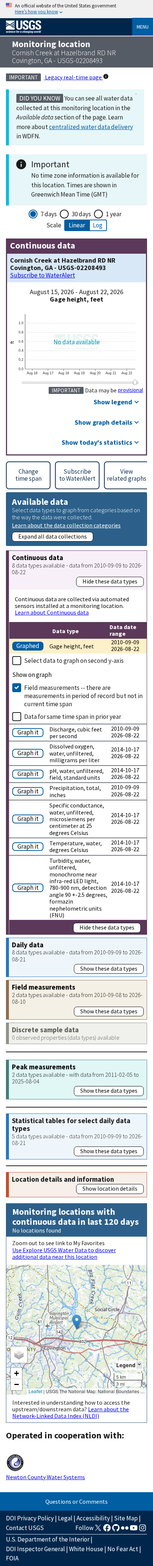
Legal (65, 1518)
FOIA (12, 1558)
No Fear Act (122, 1549)
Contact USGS (25, 1528)
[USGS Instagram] (142, 1530)
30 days (81, 214)
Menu (143, 26)
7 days (48, 214)
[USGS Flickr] (124, 1530)
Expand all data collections (52, 536)
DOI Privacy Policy (30, 1518)
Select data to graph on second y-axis (74, 661)
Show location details (109, 1188)
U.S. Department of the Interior (47, 1539)
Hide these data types (109, 581)
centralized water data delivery (91, 127)
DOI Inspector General (35, 1549)
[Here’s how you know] (76, 9)
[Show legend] (139, 1364)
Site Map (126, 1518)
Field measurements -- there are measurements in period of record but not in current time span (83, 696)
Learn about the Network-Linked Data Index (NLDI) (70, 1412)
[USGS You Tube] (133, 1530)
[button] (76, 1322)
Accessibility (93, 1518)
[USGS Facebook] (106, 1530)
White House (86, 1549)
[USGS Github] (115, 1530)
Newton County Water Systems (45, 1477)
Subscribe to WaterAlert (42, 275)
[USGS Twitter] (98, 1530)
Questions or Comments (76, 1501)
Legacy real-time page (73, 77)
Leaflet (35, 1391)
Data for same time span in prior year (72, 717)
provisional (130, 390)
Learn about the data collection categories (66, 525)
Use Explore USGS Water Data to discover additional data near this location (64, 1253)
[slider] (135, 381)
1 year (113, 214)
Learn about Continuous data (52, 612)
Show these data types (108, 968)
